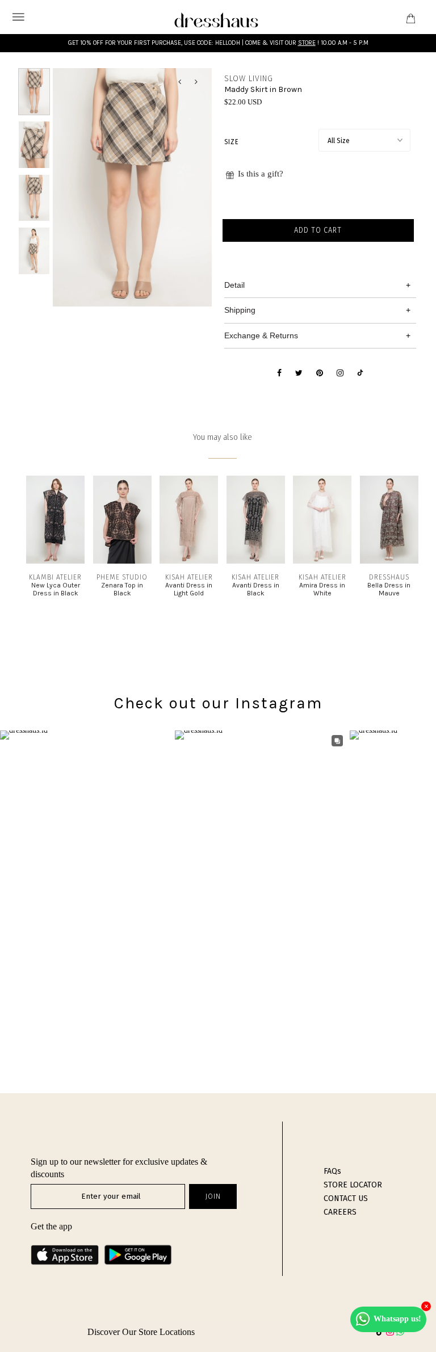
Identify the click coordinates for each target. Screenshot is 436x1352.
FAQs (332, 1171)
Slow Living (248, 78)
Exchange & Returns (261, 335)
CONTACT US (346, 1198)
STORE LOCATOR (353, 1185)
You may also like (222, 437)
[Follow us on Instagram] (340, 373)
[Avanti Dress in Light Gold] (189, 561)
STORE (307, 43)
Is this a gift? (260, 173)
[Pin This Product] (319, 373)
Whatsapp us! (397, 1319)
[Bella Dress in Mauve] (389, 561)
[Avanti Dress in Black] (256, 561)
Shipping (239, 309)
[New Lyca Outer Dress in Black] (55, 561)
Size (231, 142)
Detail (234, 284)
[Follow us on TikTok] (360, 373)
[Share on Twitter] (299, 373)
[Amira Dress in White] (322, 561)
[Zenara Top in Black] (122, 561)
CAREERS (340, 1212)
